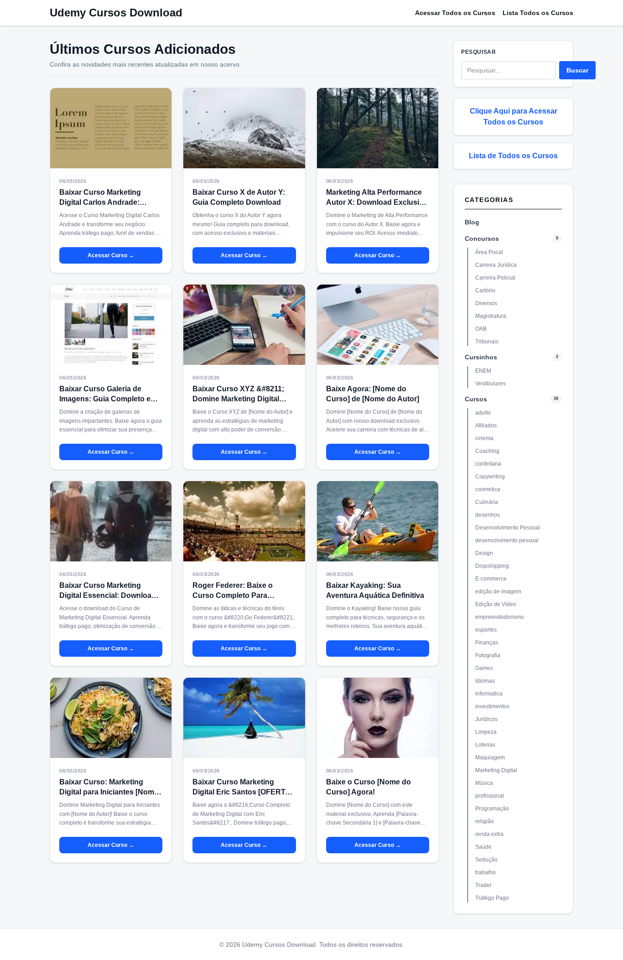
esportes (486, 630)
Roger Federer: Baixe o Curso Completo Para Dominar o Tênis (232, 595)
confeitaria (488, 464)
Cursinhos (481, 357)
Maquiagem (490, 757)
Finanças (486, 642)
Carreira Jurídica (496, 265)
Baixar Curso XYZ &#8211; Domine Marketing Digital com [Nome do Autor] (238, 399)
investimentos (492, 706)
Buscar (577, 70)
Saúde (483, 847)
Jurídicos (486, 719)
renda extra (489, 834)
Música (484, 783)
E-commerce (491, 579)
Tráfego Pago (492, 898)
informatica (489, 693)
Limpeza (486, 732)
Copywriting (490, 476)
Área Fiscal (489, 252)
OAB (481, 329)
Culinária (486, 502)
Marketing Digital (496, 770)
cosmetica (487, 489)
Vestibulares (490, 383)
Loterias (485, 745)
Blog (472, 222)
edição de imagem (498, 591)
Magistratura (490, 316)
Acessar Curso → (111, 255)
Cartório (485, 290)
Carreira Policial (495, 278)
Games (484, 668)
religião (484, 821)
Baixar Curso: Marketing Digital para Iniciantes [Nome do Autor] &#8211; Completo (108, 792)
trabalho (485, 872)
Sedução (486, 859)
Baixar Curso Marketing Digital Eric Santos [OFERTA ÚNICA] (241, 792)
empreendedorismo (499, 617)
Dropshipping (492, 566)
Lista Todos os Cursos (538, 12)
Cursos (476, 399)
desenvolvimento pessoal (507, 540)
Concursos (482, 238)
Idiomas (485, 681)
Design (484, 553)
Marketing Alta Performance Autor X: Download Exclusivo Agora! (377, 202)
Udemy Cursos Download (116, 12)
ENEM (483, 371)
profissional (489, 796)
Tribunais (486, 341)
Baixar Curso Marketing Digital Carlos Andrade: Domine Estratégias (100, 202)
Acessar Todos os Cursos (455, 12)
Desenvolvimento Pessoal (507, 527)
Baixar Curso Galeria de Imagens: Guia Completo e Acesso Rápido (105, 399)
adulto (483, 413)
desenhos (487, 515)
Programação (492, 808)
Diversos (486, 303)
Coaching (487, 451)
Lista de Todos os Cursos (513, 156)
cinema (484, 438)
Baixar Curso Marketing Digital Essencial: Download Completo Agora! (107, 595)
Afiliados (486, 425)
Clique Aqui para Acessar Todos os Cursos (513, 116)
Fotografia (487, 655)
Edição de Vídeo (495, 604)
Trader (483, 885)
